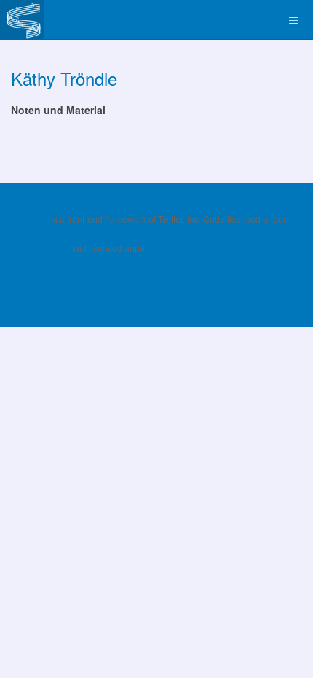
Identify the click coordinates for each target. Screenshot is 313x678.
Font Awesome (40, 248)
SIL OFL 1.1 (173, 248)
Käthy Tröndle (64, 78)
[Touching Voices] (22, 20)
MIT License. (36, 232)
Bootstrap (30, 218)
